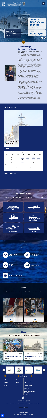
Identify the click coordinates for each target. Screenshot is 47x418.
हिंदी (44, 1)
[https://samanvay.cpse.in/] (29, 370)
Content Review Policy (28, 389)
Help (25, 382)
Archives (17, 382)
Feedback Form (45, 209)
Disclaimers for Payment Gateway (30, 380)
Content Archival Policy (28, 385)
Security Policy (26, 392)
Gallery (5, 383)
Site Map (17, 380)
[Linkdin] (27, 407)
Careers (5, 385)
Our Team (6, 382)
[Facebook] (20, 407)
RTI (16, 385)
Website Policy (26, 388)
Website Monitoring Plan (28, 386)
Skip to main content (31, 1)
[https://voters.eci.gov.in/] (38, 370)
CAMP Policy (26, 383)
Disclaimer (18, 386)
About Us (6, 380)
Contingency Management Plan (29, 391)
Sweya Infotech (29, 415)
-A (39, 1)
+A (42, 1)
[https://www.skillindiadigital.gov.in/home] (19, 370)
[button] (37, 1)
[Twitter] (22, 407)
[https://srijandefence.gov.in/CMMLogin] (10, 370)
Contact (5, 386)
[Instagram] (25, 407)
